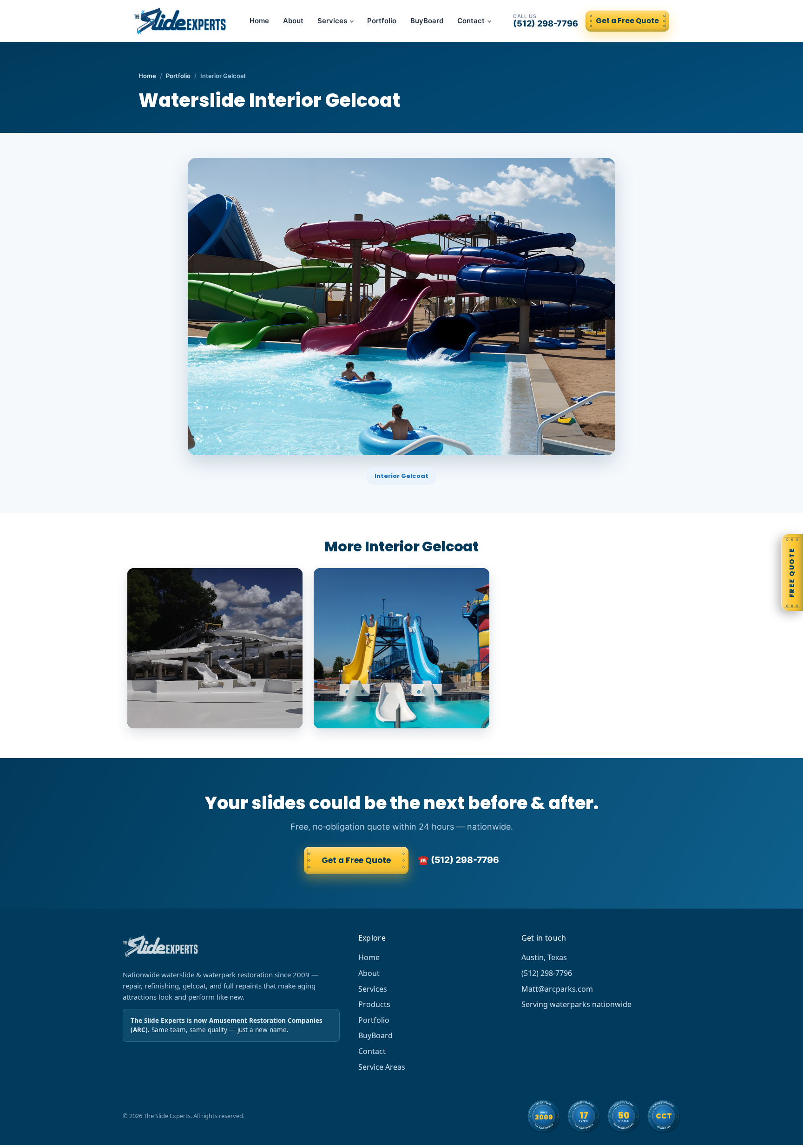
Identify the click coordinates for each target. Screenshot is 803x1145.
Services (332, 20)
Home (259, 20)
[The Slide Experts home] (181, 21)
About (293, 20)
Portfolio (381, 20)
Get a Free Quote (627, 21)
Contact (471, 20)
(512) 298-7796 (545, 20)
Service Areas (381, 1067)
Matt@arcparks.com (557, 989)
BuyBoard (426, 20)
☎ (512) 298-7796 (458, 860)
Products (374, 1004)
